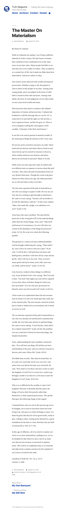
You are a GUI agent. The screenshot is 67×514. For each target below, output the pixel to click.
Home (15, 13)
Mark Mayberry (19, 41)
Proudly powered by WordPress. (33, 507)
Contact (34, 13)
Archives (24, 13)
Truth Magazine (19, 7)
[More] (50, 13)
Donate (43, 13)
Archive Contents (19, 472)
